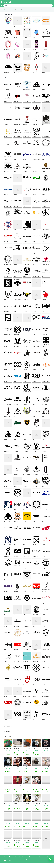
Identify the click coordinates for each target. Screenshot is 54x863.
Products (8, 736)
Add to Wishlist (8, 753)
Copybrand (6, 2)
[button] (50, 859)
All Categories (23, 10)
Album (10, 10)
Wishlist (15, 10)
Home (5, 10)
